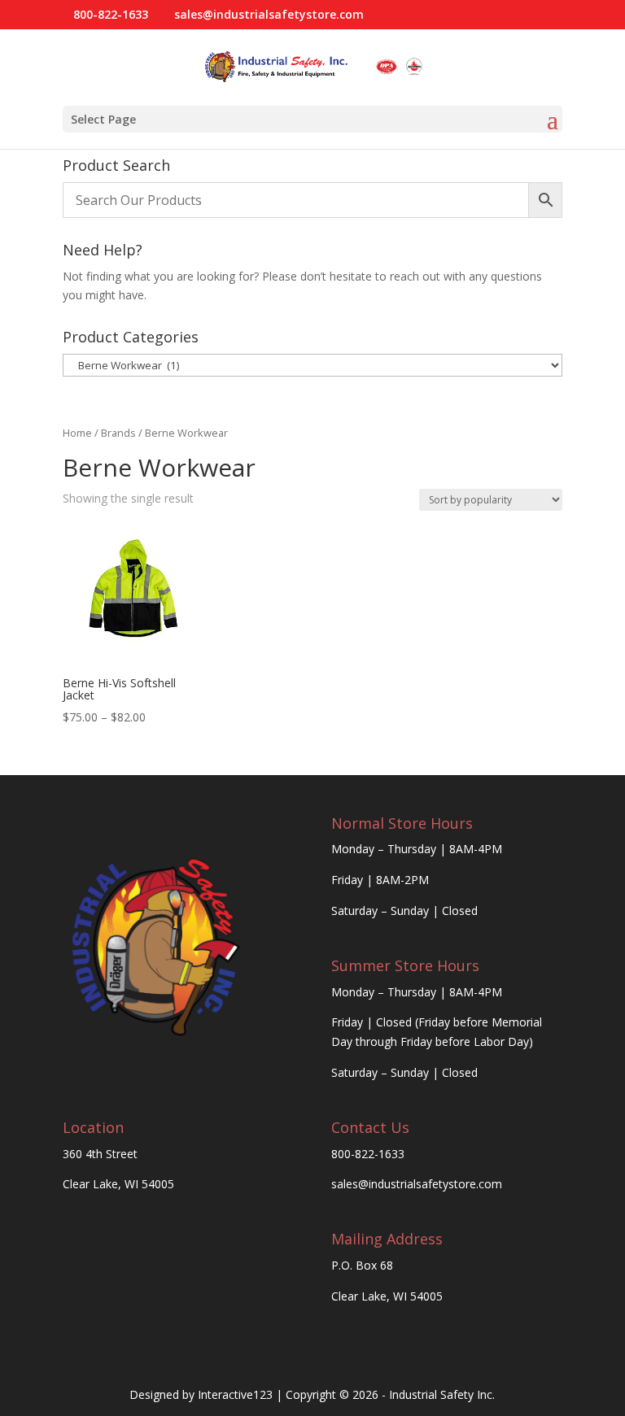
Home (77, 432)
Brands (118, 432)
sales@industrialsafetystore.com (416, 1184)
